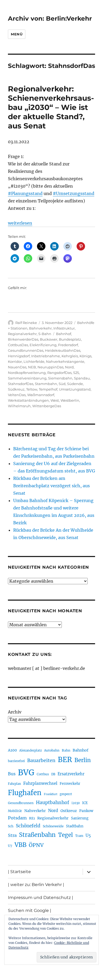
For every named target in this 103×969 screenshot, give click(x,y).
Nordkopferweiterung (27, 372)
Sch (10, 826)
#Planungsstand (25, 193)
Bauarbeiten (41, 760)
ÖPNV (36, 845)
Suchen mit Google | (29, 910)
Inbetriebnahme (45, 356)
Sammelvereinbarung (27, 378)
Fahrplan (14, 784)
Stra (12, 835)
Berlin (82, 760)
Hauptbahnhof (52, 802)
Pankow (86, 811)
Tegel (65, 835)
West (54, 400)
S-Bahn (44, 334)
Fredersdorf (68, 345)
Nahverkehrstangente (65, 361)
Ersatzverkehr (71, 774)
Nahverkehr (35, 810)
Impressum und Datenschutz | (40, 897)
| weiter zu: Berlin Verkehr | (36, 884)
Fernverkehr (70, 784)
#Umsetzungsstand (73, 193)
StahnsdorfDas (20, 384)
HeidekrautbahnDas (62, 350)
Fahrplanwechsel (40, 783)
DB (53, 774)
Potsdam (17, 817)
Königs (85, 356)
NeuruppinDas (50, 367)
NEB (32, 367)
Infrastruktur (64, 328)
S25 (76, 372)
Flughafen (24, 793)
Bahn (66, 750)
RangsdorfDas (59, 372)
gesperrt (66, 794)
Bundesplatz (70, 339)
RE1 (32, 818)
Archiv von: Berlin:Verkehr (50, 18)
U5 (88, 835)
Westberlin (69, 400)
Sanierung (79, 818)
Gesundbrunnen (21, 803)
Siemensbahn (60, 378)
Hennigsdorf (19, 356)
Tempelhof (48, 389)
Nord (69, 367)
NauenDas (17, 367)
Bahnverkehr (40, 328)
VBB (20, 845)
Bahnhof (63, 334)
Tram (79, 836)
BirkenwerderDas (23, 339)
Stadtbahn (74, 826)
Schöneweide (53, 826)
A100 (12, 750)
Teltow (31, 389)
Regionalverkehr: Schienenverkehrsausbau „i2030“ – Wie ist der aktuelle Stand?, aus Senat (51, 107)
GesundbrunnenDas (25, 350)
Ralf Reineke (26, 323)
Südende (75, 384)
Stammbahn (46, 384)
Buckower (48, 339)
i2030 (76, 803)
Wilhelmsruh (19, 406)
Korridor (15, 361)
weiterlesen (20, 223)
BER (65, 759)
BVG (26, 772)
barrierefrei (16, 761)
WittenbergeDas (46, 406)
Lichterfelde (34, 361)
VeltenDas (17, 395)
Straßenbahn (37, 834)
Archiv (14, 712)
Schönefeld (28, 826)
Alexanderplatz (30, 750)
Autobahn (51, 750)
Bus (12, 773)
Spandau (82, 378)
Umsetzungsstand (75, 389)
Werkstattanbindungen (28, 400)
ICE (85, 803)
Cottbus (43, 774)
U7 (10, 846)
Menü (16, 34)
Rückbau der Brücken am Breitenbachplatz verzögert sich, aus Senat (51, 486)
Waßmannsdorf (40, 395)
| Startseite (19, 871)
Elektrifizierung (43, 345)
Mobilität (15, 811)
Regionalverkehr (22, 334)
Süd (62, 384)
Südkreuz (16, 389)
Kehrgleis (70, 356)
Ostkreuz (68, 810)
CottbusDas (18, 345)
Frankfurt (50, 794)
